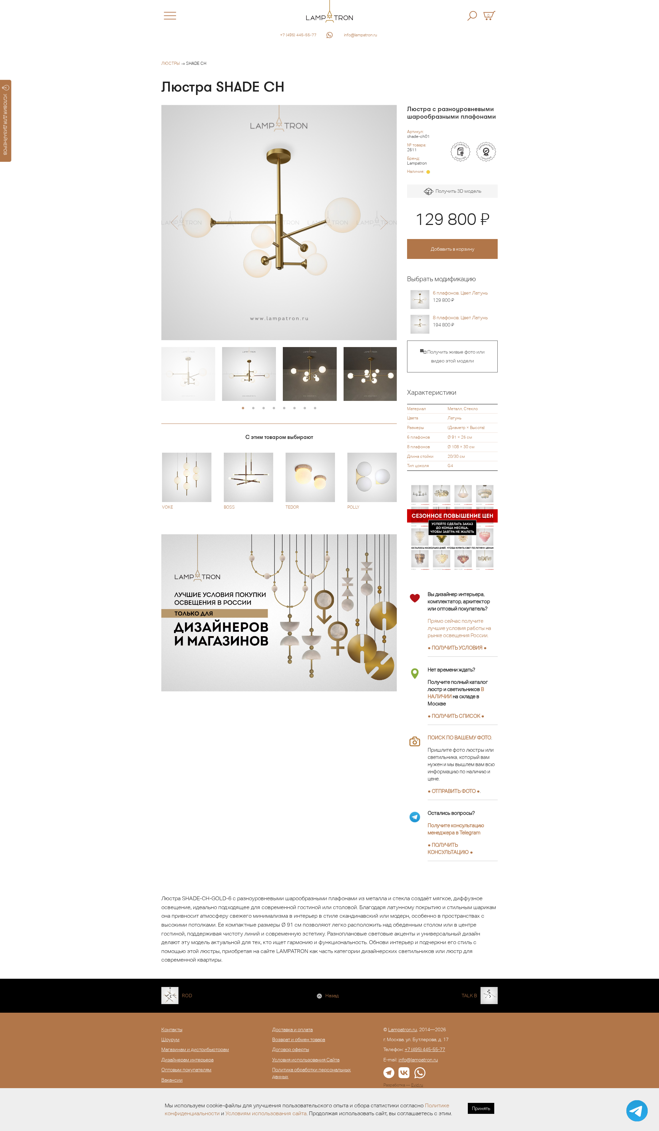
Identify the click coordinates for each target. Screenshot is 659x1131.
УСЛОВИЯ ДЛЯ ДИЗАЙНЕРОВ (5, 124)
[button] (174, 222)
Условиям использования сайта (266, 1113)
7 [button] (304, 408)
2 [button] (253, 408)
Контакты (171, 1029)
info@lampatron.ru (360, 35)
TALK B (469, 995)
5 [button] (284, 408)
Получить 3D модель (457, 191)
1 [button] (243, 408)
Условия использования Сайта (305, 1059)
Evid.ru (417, 1085)
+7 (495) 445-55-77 (298, 35)
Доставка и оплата (292, 1029)
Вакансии (172, 1080)
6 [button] (294, 408)
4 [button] (273, 408)
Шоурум (170, 1039)
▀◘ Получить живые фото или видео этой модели (452, 356)
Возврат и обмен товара (298, 1039)
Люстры (170, 63)
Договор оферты (290, 1049)
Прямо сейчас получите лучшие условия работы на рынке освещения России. (459, 628)
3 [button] (263, 408)
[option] (279, 222)
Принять (481, 1108)
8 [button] (315, 408)
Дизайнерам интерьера (187, 1059)
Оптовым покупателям (186, 1069)
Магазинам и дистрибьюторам (195, 1049)
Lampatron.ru (402, 1029)
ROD (187, 995)
